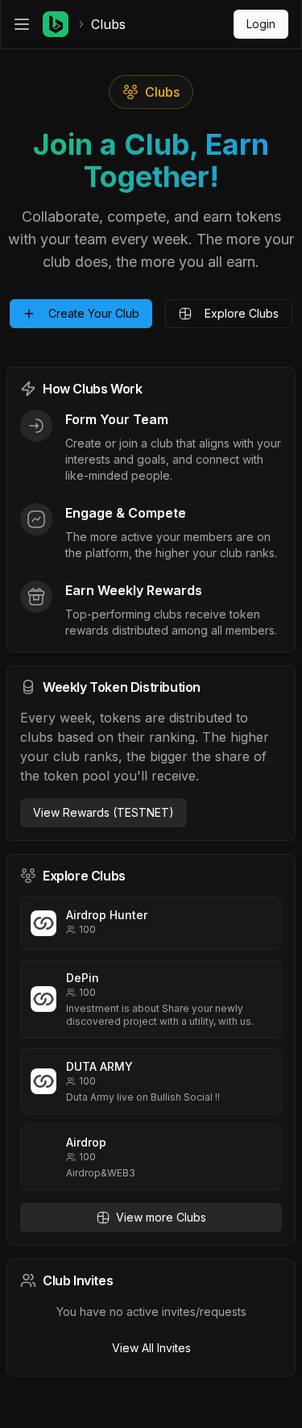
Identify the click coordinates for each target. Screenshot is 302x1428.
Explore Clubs (242, 313)
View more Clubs (161, 1217)
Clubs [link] (108, 24)
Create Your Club (93, 313)
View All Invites (151, 1348)
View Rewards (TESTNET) (103, 812)
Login (260, 24)
